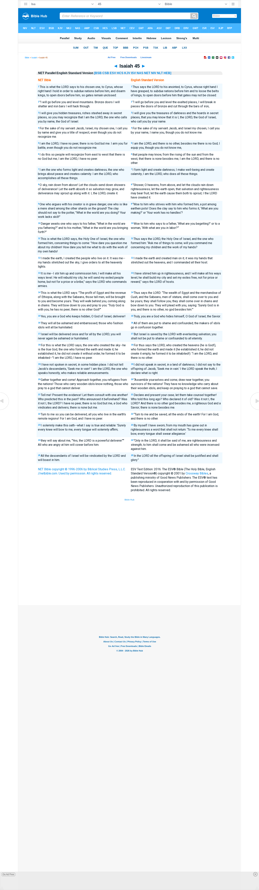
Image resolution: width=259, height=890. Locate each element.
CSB (105, 73)
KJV (127, 73)
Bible (27, 57)
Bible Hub (129, 500)
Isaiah (34, 57)
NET (147, 73)
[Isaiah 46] (254, 409)
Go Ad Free (8, 874)
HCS (120, 73)
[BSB (98, 73)
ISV (133, 73)
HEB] (167, 73)
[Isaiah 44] (4, 409)
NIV (153, 73)
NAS (140, 73)
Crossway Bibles (197, 473)
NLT (160, 73)
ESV (113, 73)
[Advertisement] (129, 577)
